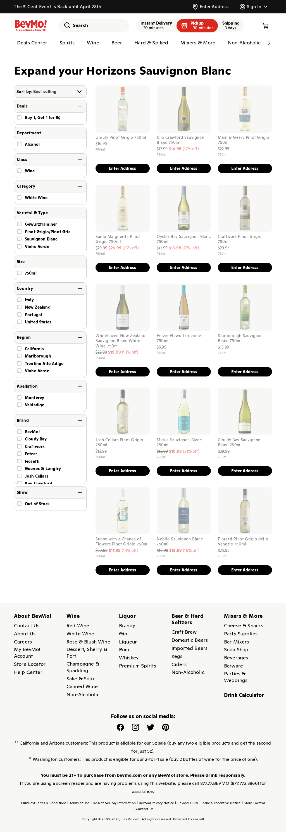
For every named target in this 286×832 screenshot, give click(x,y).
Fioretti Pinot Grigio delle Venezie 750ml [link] (243, 541)
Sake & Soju (80, 678)
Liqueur (128, 641)
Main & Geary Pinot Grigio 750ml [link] (243, 140)
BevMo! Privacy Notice (155, 803)
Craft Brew (184, 632)
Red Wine (77, 625)
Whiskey (129, 657)
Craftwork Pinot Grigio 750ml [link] (239, 239)
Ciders (179, 664)
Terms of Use (78, 803)
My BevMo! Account (27, 652)
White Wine (80, 633)
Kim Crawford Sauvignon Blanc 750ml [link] (180, 140)
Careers (23, 641)
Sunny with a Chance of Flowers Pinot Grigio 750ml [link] (122, 541)
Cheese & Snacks (243, 625)
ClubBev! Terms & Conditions (43, 803)
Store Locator (30, 664)
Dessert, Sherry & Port (86, 652)
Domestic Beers (189, 640)
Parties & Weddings (235, 676)
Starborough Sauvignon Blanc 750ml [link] (240, 338)
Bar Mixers (236, 641)
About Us (24, 633)
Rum (124, 649)
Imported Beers (189, 648)
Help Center (28, 672)
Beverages (236, 657)
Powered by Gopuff (188, 819)
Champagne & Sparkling (82, 667)
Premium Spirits (137, 665)
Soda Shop (236, 649)
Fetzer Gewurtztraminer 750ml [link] (180, 338)
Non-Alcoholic (82, 694)
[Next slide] (269, 43)
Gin (123, 633)
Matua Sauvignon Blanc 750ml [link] (179, 442)
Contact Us (27, 625)
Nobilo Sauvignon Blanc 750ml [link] (180, 541)
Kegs (177, 656)
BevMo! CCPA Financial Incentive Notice (207, 803)
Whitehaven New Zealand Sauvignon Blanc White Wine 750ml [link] (120, 340)
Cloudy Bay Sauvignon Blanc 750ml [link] (239, 442)
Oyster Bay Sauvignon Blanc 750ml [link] (184, 239)
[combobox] (94, 25)
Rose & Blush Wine (88, 641)
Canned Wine (82, 686)
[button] (253, 6)
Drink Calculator (244, 695)
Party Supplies (241, 633)
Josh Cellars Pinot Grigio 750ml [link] (119, 442)
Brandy (127, 625)
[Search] (65, 25)
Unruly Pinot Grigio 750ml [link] (121, 137)
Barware (233, 665)
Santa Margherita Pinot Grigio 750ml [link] (118, 239)
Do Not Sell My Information (113, 803)
